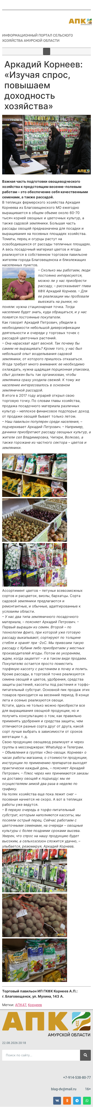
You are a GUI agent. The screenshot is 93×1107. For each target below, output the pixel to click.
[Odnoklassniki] (67, 1101)
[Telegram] (77, 1101)
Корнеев (35, 1005)
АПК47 (20, 1005)
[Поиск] (85, 1055)
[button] (46, 51)
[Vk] (57, 1101)
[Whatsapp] (87, 1101)
